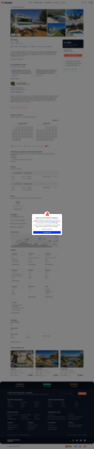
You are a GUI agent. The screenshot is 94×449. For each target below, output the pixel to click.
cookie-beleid (51, 223)
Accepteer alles (47, 232)
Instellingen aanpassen (47, 229)
